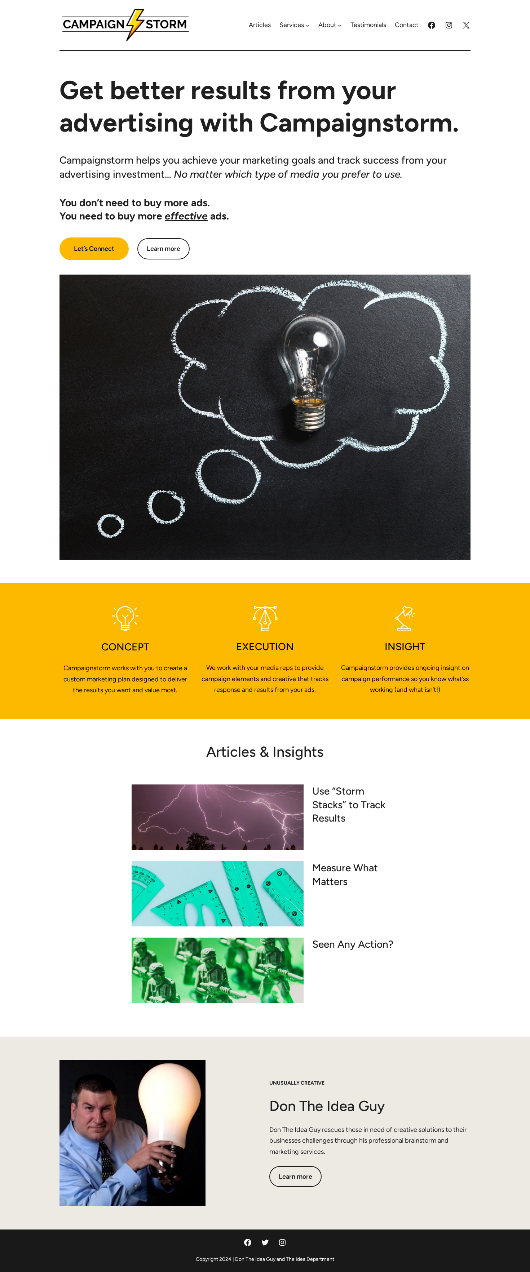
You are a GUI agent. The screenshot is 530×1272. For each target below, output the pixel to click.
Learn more (163, 249)
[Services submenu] (308, 25)
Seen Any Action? (352, 944)
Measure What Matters (345, 875)
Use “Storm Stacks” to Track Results (348, 804)
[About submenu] (340, 25)
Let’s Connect (94, 249)
